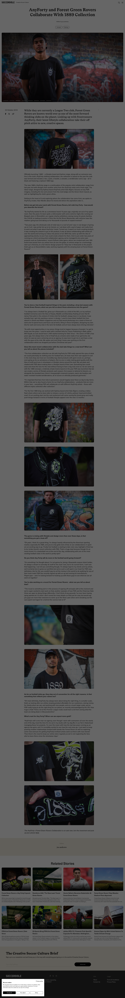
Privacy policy (39, 981)
